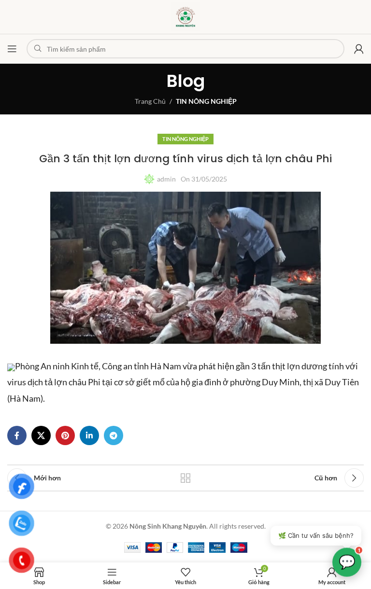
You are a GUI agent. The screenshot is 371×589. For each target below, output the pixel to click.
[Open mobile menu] (12, 48)
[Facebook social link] (17, 435)
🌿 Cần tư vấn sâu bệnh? (316, 535)
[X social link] (41, 435)
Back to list (185, 478)
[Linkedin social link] (89, 435)
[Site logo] (185, 16)
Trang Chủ (150, 101)
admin (166, 179)
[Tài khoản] (359, 48)
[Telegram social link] (113, 435)
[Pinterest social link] (65, 435)
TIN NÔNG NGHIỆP (206, 101)
